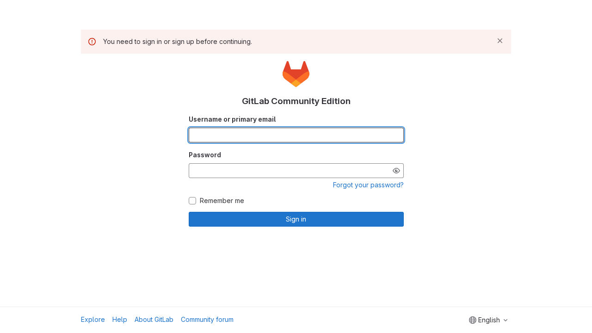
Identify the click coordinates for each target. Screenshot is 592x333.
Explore (93, 319)
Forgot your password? (368, 185)
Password (205, 155)
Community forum (207, 319)
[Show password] (396, 170)
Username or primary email (232, 119)
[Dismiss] (500, 40)
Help (119, 319)
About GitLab (154, 319)
